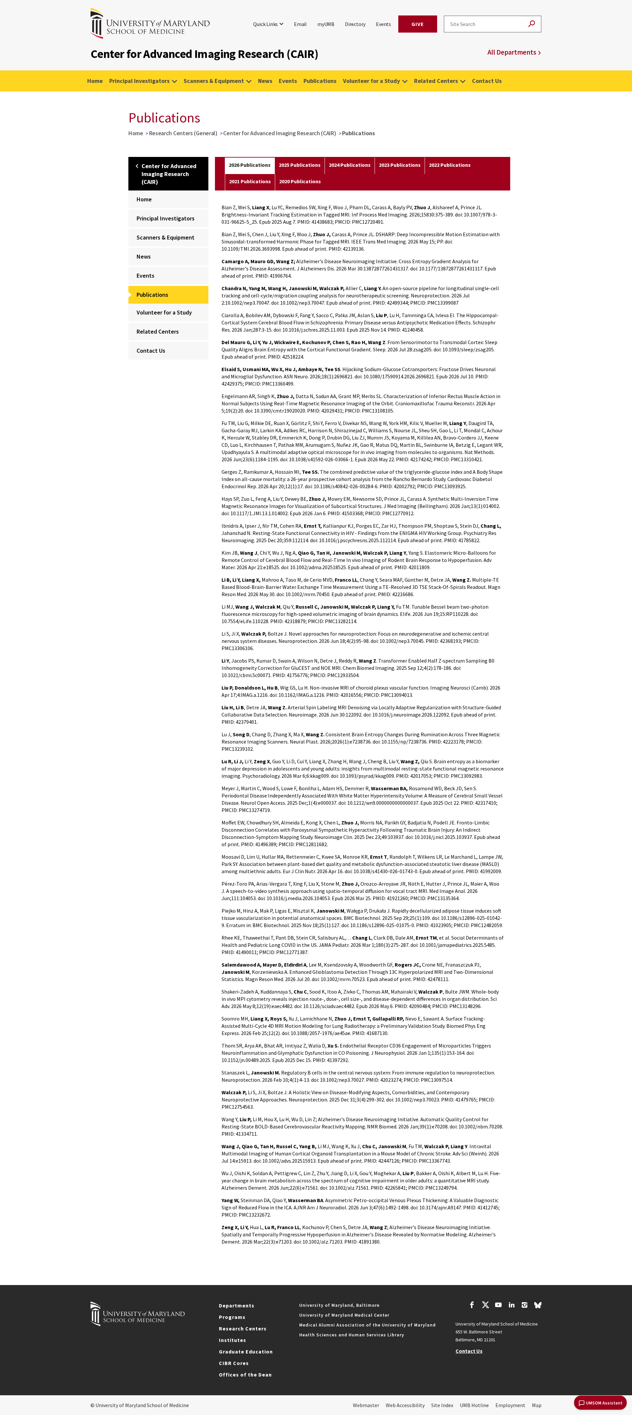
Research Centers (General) (183, 133)
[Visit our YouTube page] (498, 1305)
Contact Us (487, 81)
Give (417, 24)
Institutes (232, 1340)
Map (536, 1405)
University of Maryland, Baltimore (339, 1305)
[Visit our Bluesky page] (537, 1306)
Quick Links (265, 24)
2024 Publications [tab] (350, 165)
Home (95, 81)
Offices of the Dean (245, 1374)
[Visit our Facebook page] (472, 1305)
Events (383, 24)
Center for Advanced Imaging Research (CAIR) (279, 133)
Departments (236, 1305)
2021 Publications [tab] (250, 181)
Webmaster (366, 1405)
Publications (319, 81)
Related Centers (436, 81)
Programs (232, 1317)
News (265, 81)
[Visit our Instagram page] (524, 1305)
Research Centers (243, 1328)
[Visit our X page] (485, 1305)
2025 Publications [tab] (300, 165)
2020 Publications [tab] (300, 181)
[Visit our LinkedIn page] (511, 1305)
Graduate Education (246, 1351)
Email (300, 24)
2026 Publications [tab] (250, 165)
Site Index (442, 1405)
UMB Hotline (474, 1405)
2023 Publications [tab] (400, 165)
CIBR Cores (234, 1363)
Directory (355, 24)
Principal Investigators (139, 81)
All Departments (511, 52)
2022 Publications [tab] (450, 165)
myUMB (325, 24)
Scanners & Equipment (214, 81)
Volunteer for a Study (371, 81)
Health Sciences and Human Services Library (351, 1335)
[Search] (531, 24)
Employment (510, 1405)
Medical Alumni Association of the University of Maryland (367, 1325)
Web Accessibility (405, 1405)
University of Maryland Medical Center (344, 1315)
